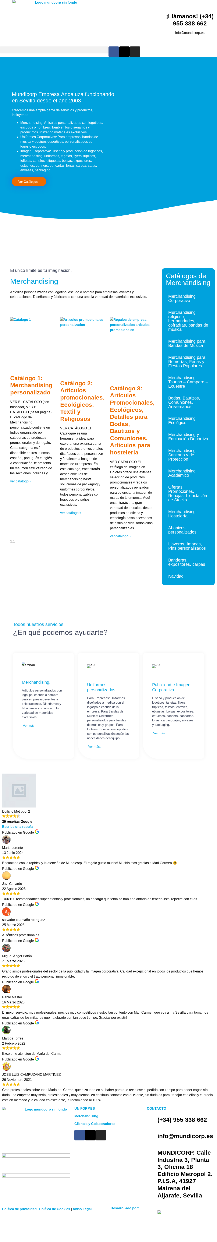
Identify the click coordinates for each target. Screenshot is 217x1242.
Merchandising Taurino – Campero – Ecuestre (188, 381)
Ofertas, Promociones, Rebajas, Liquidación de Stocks (187, 493)
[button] (54, 49)
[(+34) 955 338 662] (152, 1120)
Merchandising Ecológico (182, 420)
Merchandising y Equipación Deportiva (188, 436)
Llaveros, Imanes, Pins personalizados (187, 546)
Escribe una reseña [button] (17, 826)
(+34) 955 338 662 (182, 1119)
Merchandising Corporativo (182, 298)
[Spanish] (214, 48)
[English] (208, 48)
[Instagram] (135, 51)
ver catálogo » (20, 481)
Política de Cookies (54, 1209)
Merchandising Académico (182, 473)
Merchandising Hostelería (182, 513)
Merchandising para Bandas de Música (186, 343)
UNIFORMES (84, 1108)
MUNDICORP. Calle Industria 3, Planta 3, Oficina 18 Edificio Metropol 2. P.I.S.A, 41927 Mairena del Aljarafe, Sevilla (185, 1174)
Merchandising (86, 1116)
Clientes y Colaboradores (94, 1124)
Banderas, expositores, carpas (186, 562)
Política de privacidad (19, 1209)
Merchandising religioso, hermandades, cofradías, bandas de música (188, 321)
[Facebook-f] (113, 51)
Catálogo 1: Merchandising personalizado (31, 385)
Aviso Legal (82, 1209)
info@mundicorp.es (185, 1136)
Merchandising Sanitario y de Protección (182, 454)
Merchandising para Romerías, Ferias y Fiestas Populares (186, 361)
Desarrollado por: (125, 1208)
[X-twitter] (124, 51)
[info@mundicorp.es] (152, 1136)
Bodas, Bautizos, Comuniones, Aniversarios (184, 402)
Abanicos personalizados (182, 529)
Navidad (176, 576)
